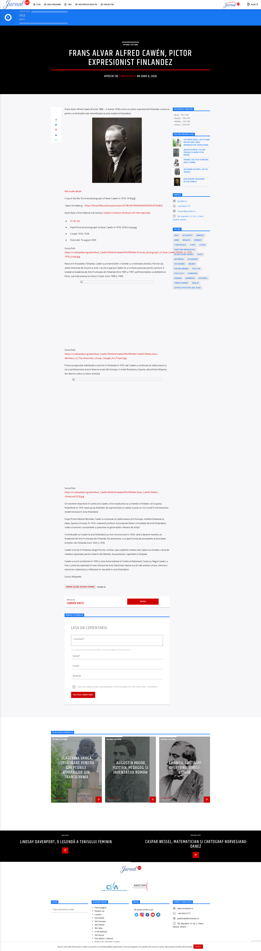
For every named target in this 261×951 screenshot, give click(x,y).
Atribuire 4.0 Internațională (136, 212)
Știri (38, 4)
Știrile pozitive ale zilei (187, 287)
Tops (70, 4)
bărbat (198, 240)
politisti (179, 273)
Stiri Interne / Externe (104, 938)
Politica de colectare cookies (107, 942)
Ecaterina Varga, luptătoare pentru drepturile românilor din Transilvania (197, 142)
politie (196, 268)
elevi (200, 254)
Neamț (192, 264)
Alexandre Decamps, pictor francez (196, 170)
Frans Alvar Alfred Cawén (80, 587)
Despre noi (99, 911)
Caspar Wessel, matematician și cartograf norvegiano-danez (196, 844)
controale (180, 245)
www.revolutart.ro (185, 908)
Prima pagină (100, 907)
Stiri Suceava (100, 921)
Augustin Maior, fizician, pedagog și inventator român (195, 152)
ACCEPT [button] (198, 946)
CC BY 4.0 (75, 221)
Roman (178, 278)
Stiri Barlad (99, 918)
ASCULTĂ (254, 4)
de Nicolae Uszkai (183, 254)
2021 (176, 235)
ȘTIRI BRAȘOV (101, 931)
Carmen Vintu (127, 76)
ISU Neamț (179, 264)
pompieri (192, 273)
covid (202, 245)
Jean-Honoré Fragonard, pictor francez (194, 180)
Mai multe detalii (73, 191)
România (190, 278)
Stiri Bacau (99, 935)
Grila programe (54, 4)
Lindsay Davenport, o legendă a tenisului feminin (66, 842)
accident (187, 235)
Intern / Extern (130, 44)
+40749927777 (184, 206)
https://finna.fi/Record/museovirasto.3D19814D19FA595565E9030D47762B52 (124, 205)
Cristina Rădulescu (184, 249)
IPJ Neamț (193, 259)
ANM (176, 240)
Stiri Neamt (100, 924)
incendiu (179, 259)
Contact (98, 914)
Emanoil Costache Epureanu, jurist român (196, 161)
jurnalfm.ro (182, 201)
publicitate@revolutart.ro (188, 918)
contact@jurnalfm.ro (186, 211)
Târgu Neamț (181, 283)
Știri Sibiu (98, 928)
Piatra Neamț (181, 268)
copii (192, 245)
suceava (203, 278)
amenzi (200, 235)
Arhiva (143, 601)
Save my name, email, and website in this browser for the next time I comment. (117, 686)
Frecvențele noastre (88, 4)
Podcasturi (109, 4)
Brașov (186, 240)
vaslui (195, 283)
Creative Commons (112, 212)
